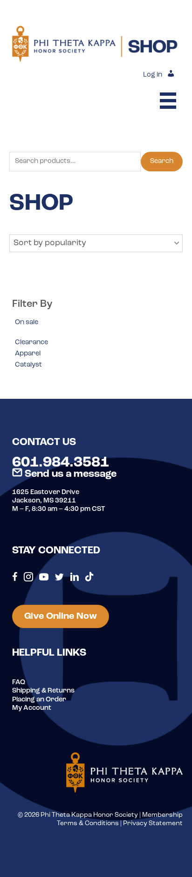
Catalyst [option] (28, 364)
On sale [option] (26, 322)
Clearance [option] (31, 342)
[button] (96, 243)
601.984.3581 (60, 462)
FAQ (18, 682)
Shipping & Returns (43, 690)
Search (161, 161)
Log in (152, 74)
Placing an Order (39, 699)
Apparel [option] (28, 353)
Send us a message (69, 474)
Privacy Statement (153, 823)
